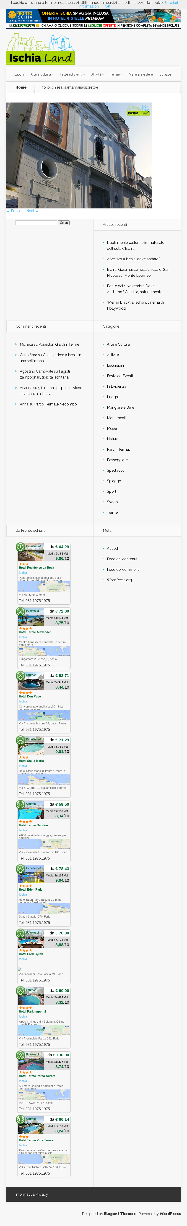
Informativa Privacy (31, 1194)
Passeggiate (117, 460)
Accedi (113, 548)
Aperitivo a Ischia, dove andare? (133, 259)
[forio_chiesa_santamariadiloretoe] (79, 207)
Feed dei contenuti (122, 559)
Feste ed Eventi (71, 74)
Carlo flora (28, 355)
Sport (111, 491)
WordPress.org (119, 580)
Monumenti (116, 418)
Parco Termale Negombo (55, 404)
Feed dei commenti (123, 569)
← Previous (15, 211)
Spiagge (165, 74)
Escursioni (115, 365)
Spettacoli (115, 470)
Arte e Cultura (41, 74)
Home (21, 87)
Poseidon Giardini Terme (59, 344)
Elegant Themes (120, 1214)
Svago (112, 502)
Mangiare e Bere (141, 74)
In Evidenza (116, 386)
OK (107, 6)
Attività (96, 74)
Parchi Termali (118, 449)
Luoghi (19, 74)
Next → (32, 211)
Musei (112, 428)
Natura (112, 439)
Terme (115, 74)
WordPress (170, 1214)
